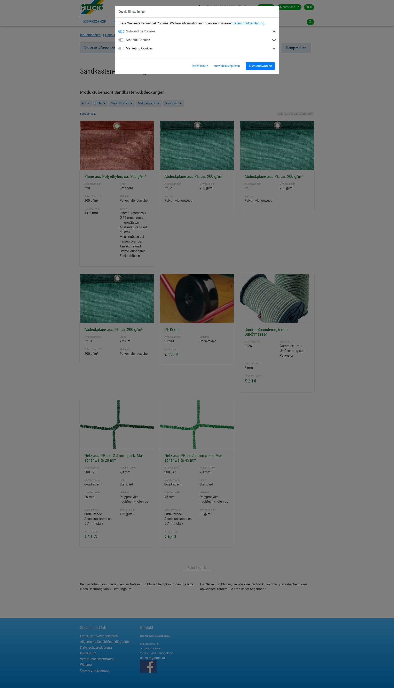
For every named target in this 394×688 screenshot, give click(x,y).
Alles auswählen (260, 66)
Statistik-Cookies (138, 40)
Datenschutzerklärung (248, 23)
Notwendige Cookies (140, 31)
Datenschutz (200, 66)
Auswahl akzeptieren (226, 66)
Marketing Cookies (139, 48)
